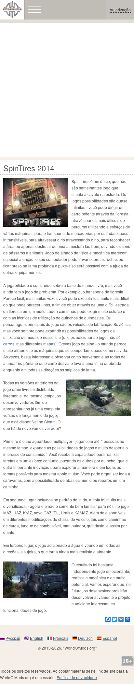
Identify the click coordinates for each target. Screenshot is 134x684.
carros (8, 343)
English (36, 638)
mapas (49, 343)
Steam (50, 421)
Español (109, 638)
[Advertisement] (67, 90)
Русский (13, 638)
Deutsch (85, 638)
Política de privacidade (77, 677)
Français (60, 638)
